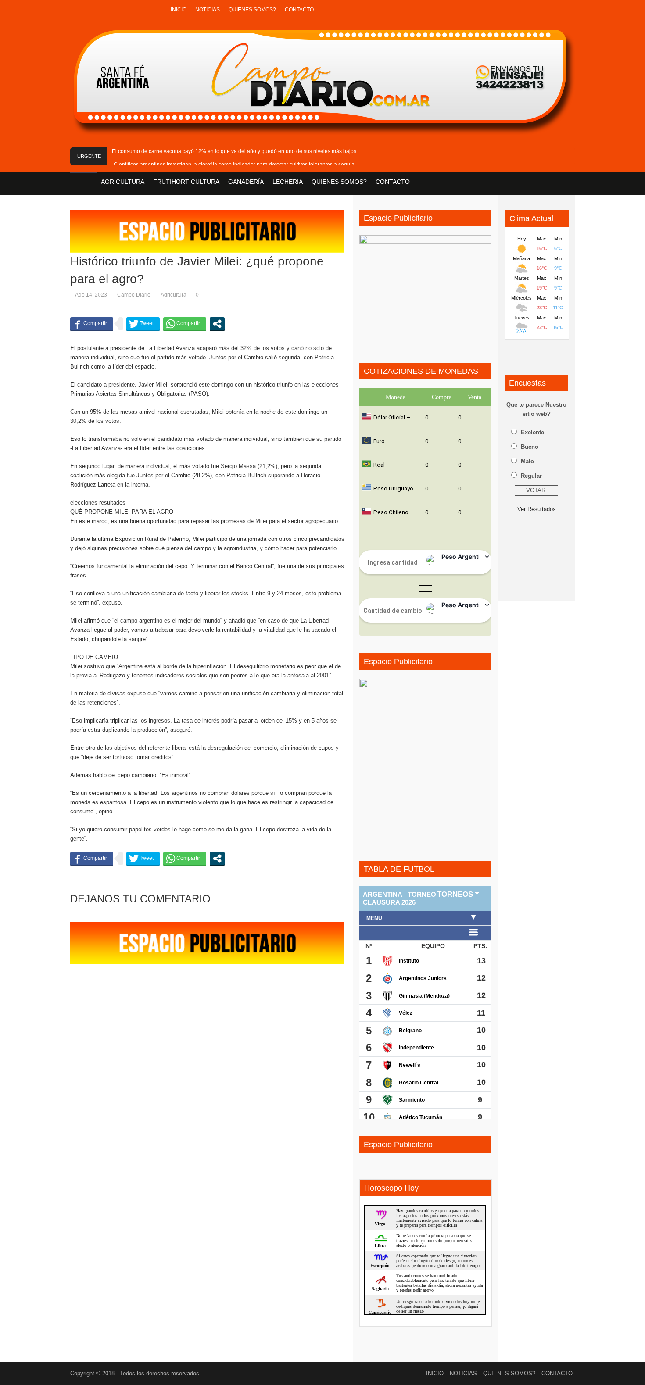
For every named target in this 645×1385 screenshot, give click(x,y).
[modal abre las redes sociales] (217, 323)
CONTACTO (299, 10)
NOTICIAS (207, 10)
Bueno (529, 447)
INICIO (178, 10)
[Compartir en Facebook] (91, 323)
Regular (531, 475)
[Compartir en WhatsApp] (184, 323)
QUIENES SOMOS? (252, 10)
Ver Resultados (536, 509)
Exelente (532, 432)
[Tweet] (143, 323)
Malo (527, 461)
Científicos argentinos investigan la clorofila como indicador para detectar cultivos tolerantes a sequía (234, 164)
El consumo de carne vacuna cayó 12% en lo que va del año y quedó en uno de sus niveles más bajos (234, 151)
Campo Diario (133, 295)
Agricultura (173, 295)
